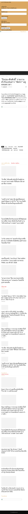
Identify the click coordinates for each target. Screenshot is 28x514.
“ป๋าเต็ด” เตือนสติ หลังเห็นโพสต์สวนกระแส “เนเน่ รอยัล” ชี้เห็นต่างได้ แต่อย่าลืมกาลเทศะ (12, 181)
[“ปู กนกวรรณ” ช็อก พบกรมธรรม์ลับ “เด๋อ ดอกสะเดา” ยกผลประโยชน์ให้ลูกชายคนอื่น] (14, 270)
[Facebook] (1, 3)
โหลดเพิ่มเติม (4, 496)
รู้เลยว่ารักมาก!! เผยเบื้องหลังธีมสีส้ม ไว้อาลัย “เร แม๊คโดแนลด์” (12, 390)
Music (7, 76)
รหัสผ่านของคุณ (4, 16)
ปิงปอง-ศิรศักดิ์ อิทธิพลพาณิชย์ (7, 148)
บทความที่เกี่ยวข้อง (5, 163)
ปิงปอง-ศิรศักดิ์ (20, 146)
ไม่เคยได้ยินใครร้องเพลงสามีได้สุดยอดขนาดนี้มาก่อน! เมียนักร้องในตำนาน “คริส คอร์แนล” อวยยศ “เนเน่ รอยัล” (13, 221)
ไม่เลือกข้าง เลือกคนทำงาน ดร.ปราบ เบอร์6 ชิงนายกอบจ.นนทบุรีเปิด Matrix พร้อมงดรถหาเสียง (13, 489)
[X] (3, 3)
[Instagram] (2, 3)
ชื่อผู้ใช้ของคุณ (4, 12)
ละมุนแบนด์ (15, 148)
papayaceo (5, 86)
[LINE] (9, 90)
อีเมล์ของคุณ (4, 26)
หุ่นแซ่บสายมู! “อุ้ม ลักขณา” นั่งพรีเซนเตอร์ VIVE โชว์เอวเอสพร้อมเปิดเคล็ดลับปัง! (14, 451)
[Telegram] (12, 90)
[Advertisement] (14, 56)
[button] (2, 73)
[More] (15, 90)
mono (6, 146)
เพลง (11, 150)
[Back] (1, 5)
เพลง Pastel (16, 150)
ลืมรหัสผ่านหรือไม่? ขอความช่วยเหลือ (9, 19)
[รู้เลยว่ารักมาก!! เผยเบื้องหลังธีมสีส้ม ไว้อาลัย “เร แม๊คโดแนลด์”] (14, 382)
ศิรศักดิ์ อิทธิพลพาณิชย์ (5, 150)
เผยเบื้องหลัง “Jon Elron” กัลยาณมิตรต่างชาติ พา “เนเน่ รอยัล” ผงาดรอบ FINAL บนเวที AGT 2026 (13, 260)
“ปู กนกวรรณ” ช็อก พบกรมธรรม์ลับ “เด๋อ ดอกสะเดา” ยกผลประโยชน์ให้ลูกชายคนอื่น (12, 280)
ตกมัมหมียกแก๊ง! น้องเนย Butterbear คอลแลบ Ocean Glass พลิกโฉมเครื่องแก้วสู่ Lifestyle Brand (12, 470)
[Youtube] (4, 3)
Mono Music (11, 146)
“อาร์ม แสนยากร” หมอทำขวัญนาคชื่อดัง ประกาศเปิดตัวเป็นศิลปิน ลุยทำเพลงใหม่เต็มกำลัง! (13, 241)
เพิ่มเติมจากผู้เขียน (15, 163)
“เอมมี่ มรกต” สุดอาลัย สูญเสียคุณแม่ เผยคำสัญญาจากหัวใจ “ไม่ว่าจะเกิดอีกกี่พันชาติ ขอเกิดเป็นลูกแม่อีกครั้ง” (13, 201)
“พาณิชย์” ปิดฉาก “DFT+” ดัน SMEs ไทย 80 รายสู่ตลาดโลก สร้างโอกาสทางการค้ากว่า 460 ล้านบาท (13, 297)
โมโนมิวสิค (21, 150)
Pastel (15, 146)
